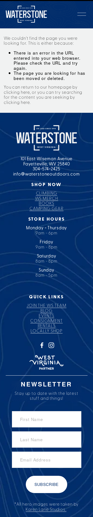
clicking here (17, 92)
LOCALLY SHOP (46, 331)
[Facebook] (42, 345)
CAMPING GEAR (46, 209)
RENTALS (47, 326)
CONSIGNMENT (46, 321)
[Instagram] (51, 345)
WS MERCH (46, 198)
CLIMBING (46, 193)
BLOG (46, 311)
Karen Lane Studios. (46, 509)
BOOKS (46, 203)
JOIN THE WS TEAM (46, 306)
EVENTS (46, 316)
